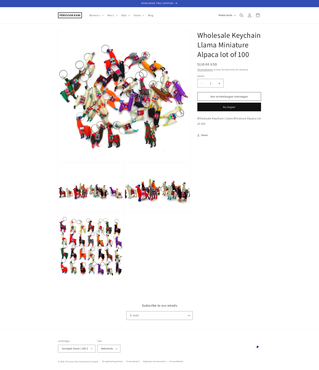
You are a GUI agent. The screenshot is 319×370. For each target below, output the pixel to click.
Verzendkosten (205, 69)
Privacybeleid (132, 361)
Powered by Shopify (88, 361)
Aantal (200, 76)
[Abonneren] (188, 315)
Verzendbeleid (176, 361)
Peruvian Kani (72, 361)
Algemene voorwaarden (154, 361)
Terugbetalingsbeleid (112, 361)
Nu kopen (229, 107)
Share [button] (204, 135)
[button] (96, 15)
